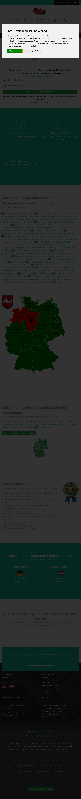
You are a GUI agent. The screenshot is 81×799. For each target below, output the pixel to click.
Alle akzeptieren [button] (15, 51)
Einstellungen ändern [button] (32, 51)
